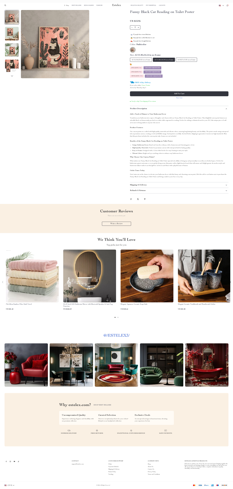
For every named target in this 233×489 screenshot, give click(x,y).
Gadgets (162, 5)
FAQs (110, 464)
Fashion (99, 5)
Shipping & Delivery (114, 469)
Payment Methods (113, 466)
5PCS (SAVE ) (136, 72)
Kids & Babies (89, 5)
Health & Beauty (137, 5)
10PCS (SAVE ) (137, 76)
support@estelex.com (78, 464)
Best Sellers (76, 5)
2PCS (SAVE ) (136, 67)
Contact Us (151, 469)
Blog (149, 464)
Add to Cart (179, 94)
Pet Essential (151, 5)
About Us (150, 466)
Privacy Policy (152, 471)
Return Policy (112, 471)
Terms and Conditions (154, 474)
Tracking (110, 474)
